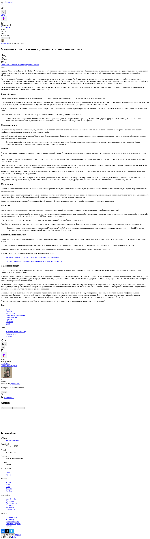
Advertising (10, 519)
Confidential (10, 509)
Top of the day (7, 408)
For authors (10, 501)
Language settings (8, 535)
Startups (9, 526)
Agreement (10, 507)
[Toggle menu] (2, 2)
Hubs (8, 487)
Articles (8, 482)
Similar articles (18, 408)
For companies (11, 503)
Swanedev (5, 43)
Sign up (8, 474)
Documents (10, 505)
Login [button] (3, 15)
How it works (11, 499)
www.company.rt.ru (13, 440)
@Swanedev (15, 384)
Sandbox (9, 491)
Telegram (13, 366)
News (8, 485)
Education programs (13, 524)
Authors (9, 489)
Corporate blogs (11, 517)
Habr (14, 537)
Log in (8, 472)
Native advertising (12, 522)
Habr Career (5, 366)
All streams (9, 2)
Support (18, 535)
